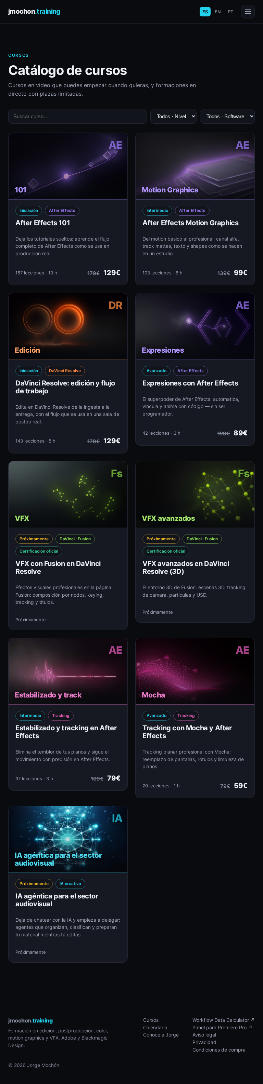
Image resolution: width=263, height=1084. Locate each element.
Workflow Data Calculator (223, 1020)
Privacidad (204, 1042)
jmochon (34, 11)
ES (205, 11)
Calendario (155, 1027)
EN (218, 11)
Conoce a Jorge (161, 1035)
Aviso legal (204, 1035)
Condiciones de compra (219, 1050)
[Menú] (248, 11)
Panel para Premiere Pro (222, 1027)
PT (231, 11)
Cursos (151, 1020)
